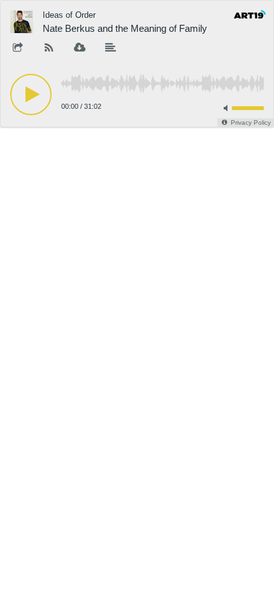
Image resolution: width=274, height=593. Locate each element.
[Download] (79, 48)
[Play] (31, 94)
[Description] (111, 48)
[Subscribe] (49, 48)
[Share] (18, 48)
